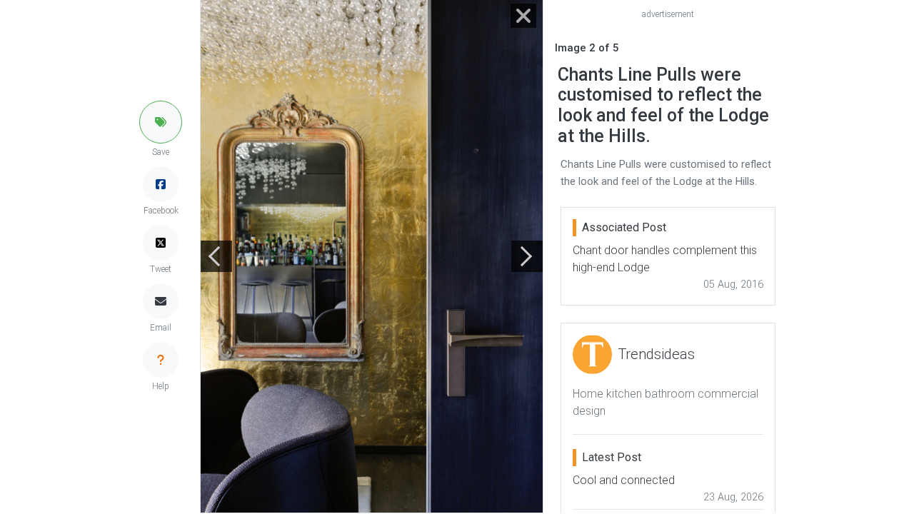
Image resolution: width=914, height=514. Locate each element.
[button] (160, 122)
